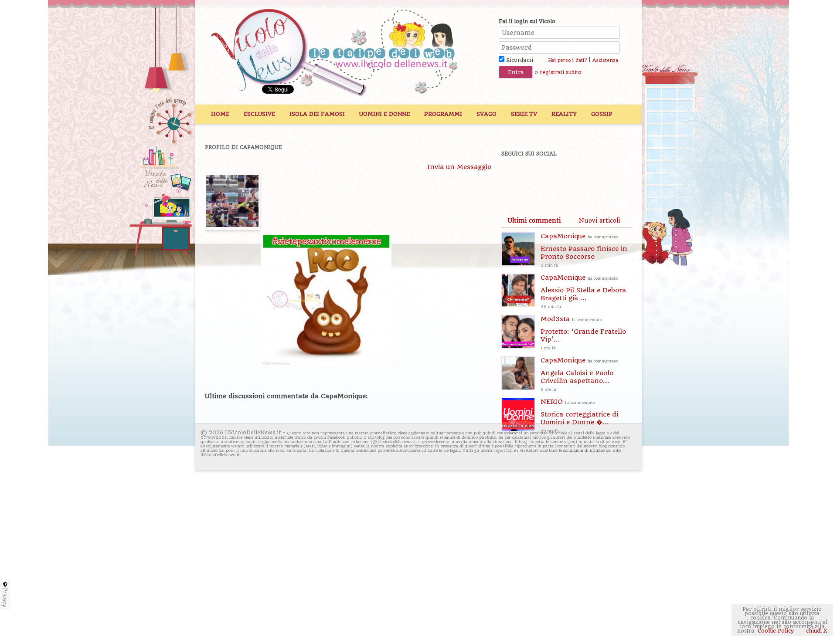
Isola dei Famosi (317, 114)
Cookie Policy (776, 631)
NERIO (579, 415)
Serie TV (524, 114)
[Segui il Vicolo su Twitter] (545, 177)
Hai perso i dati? (567, 60)
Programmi (443, 114)
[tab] (534, 220)
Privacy (5, 597)
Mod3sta (583, 332)
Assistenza (605, 60)
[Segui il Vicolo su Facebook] (515, 177)
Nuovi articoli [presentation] (599, 220)
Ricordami (518, 60)
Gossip (601, 114)
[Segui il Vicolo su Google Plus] (575, 177)
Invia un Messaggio (459, 167)
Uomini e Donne (384, 114)
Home (220, 114)
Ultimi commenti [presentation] (534, 220)
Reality (564, 114)
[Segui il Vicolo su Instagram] (605, 177)
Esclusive (259, 114)
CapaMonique (584, 250)
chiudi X (815, 631)
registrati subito (561, 72)
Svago (486, 114)
